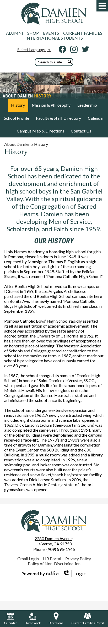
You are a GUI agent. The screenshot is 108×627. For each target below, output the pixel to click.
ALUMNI (14, 33)
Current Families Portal (87, 623)
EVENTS (51, 33)
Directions (56, 623)
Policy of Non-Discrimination (54, 563)
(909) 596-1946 (60, 549)
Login (75, 573)
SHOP (33, 33)
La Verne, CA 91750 (54, 541)
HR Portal (52, 558)
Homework (33, 623)
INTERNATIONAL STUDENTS (54, 37)
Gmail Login (28, 558)
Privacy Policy (78, 558)
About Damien (17, 144)
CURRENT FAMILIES (82, 33)
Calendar (10, 623)
